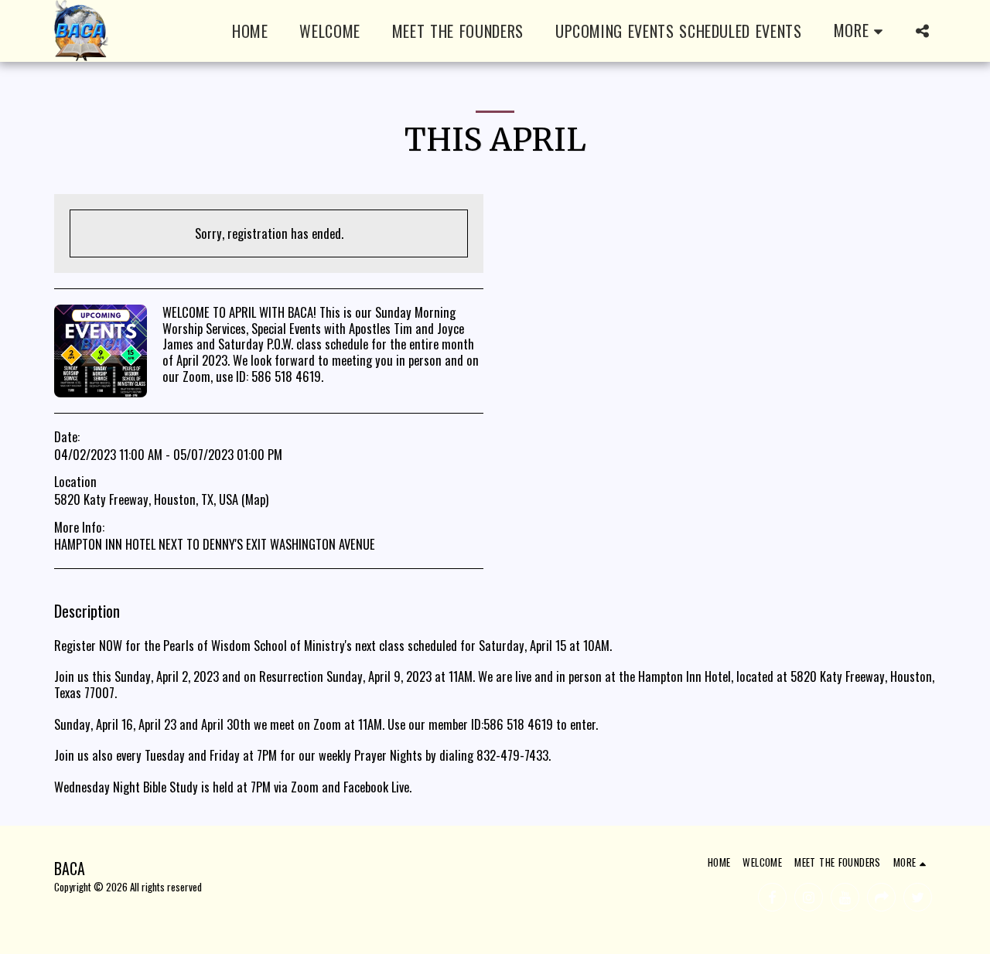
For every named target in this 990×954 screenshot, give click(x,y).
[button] (922, 31)
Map (255, 499)
